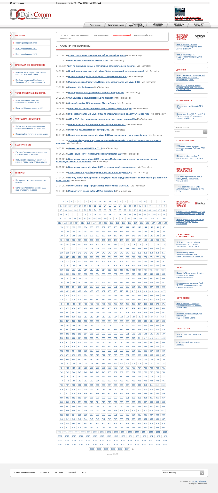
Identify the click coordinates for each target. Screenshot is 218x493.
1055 (144, 445)
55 (100, 210)
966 (109, 423)
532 (97, 321)
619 (79, 342)
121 (117, 223)
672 (73, 355)
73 (80, 214)
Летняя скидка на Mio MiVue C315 (85, 148)
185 (67, 240)
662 (121, 351)
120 (111, 223)
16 (125, 202)
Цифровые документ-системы (182, 37)
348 (73, 278)
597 (163, 334)
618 (73, 342)
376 (133, 283)
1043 (60, 445)
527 (67, 321)
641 (103, 347)
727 (79, 368)
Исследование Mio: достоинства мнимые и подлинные (96, 92)
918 (145, 411)
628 (133, 342)
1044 (67, 445)
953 (139, 419)
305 (139, 266)
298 (97, 266)
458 (85, 304)
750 (109, 372)
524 (157, 317)
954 (145, 419)
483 (127, 308)
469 (151, 304)
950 (121, 419)
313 (79, 270)
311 (67, 270)
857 (103, 398)
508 (61, 317)
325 (151, 270)
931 (115, 415)
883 (151, 402)
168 (73, 236)
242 (85, 253)
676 (97, 355)
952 (133, 419)
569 (103, 330)
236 (157, 249)
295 (79, 266)
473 (67, 308)
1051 (116, 445)
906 (73, 411)
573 (127, 330)
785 (103, 381)
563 (67, 330)
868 (61, 402)
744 (73, 372)
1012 (67, 436)
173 (103, 236)
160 (133, 231)
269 (139, 257)
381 (163, 283)
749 (103, 372)
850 (61, 398)
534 (109, 321)
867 (163, 398)
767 (103, 376)
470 (157, 304)
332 (85, 274)
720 (145, 364)
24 (164, 202)
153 (91, 231)
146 (157, 227)
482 (121, 308)
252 (145, 253)
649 (151, 347)
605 (103, 338)
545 (67, 325)
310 (61, 270)
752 (121, 372)
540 (145, 321)
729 (91, 368)
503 (139, 312)
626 (121, 342)
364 (61, 283)
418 (61, 295)
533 (103, 321)
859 (115, 398)
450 (145, 300)
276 (73, 261)
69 (61, 214)
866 (157, 398)
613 (151, 338)
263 (103, 257)
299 (103, 266)
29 (80, 206)
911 (103, 411)
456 (73, 304)
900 (145, 406)
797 (67, 385)
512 (85, 317)
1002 (109, 432)
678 (109, 355)
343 (151, 274)
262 (97, 257)
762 (73, 376)
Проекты (20, 35)
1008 (151, 432)
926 (85, 415)
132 (73, 227)
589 (115, 334)
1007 (144, 432)
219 (163, 244)
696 (109, 359)
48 (66, 210)
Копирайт (72, 472)
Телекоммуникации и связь (30, 93)
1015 (88, 436)
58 (115, 210)
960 (73, 423)
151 (79, 231)
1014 (81, 436)
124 (135, 223)
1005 (130, 432)
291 (163, 261)
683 (139, 355)
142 (133, 227)
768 (109, 376)
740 (157, 368)
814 (61, 389)
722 (157, 364)
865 (151, 398)
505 (151, 312)
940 (61, 419)
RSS (83, 472)
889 (79, 406)
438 (73, 300)
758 (157, 372)
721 (151, 364)
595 (151, 334)
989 (139, 428)
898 (133, 406)
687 (163, 355)
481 (115, 308)
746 (85, 372)
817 (79, 389)
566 (85, 330)
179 (139, 236)
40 (135, 206)
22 (154, 202)
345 (163, 274)
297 (91, 266)
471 (163, 304)
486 (145, 308)
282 (109, 261)
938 (157, 415)
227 (103, 249)
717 (127, 364)
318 (109, 270)
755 (139, 372)
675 (91, 355)
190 (97, 240)
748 (97, 372)
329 (67, 274)
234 (145, 249)
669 (163, 351)
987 (127, 428)
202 (61, 244)
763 (79, 376)
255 (163, 253)
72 (75, 214)
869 (67, 402)
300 (109, 266)
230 (121, 249)
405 (91, 291)
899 (139, 406)
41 (140, 206)
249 (127, 253)
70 (66, 214)
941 (67, 419)
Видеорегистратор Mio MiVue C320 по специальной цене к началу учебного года (108, 114)
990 (145, 428)
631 (151, 342)
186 (73, 240)
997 (77, 432)
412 (133, 291)
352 (97, 278)
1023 (144, 436)
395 (139, 287)
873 (91, 402)
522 (145, 317)
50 (75, 210)
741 (163, 368)
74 (85, 214)
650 (157, 347)
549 (91, 325)
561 (163, 325)
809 (139, 385)
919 (151, 411)
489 (163, 308)
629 (139, 342)
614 (157, 338)
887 (67, 406)
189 (91, 240)
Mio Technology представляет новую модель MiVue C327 (97, 124)
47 (61, 210)
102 (116, 219)
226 (97, 249)
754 (133, 372)
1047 (88, 445)
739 (151, 368)
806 (121, 385)
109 (158, 219)
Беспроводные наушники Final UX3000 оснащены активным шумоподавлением (189, 285)
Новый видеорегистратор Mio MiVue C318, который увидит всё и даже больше (107, 135)
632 (157, 342)
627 (127, 342)
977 (67, 428)
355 (115, 278)
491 (67, 312)
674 (85, 355)
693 (91, 359)
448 (133, 300)
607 (115, 338)
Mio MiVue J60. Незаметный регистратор (88, 130)
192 (109, 240)
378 (145, 283)
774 (145, 376)
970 (133, 423)
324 (145, 270)
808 (133, 385)
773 (139, 376)
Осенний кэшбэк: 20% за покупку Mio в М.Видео (92, 103)
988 (133, 428)
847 (151, 394)
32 (95, 206)
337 (115, 274)
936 (145, 415)
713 (103, 364)
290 (157, 261)
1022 (137, 436)
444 (109, 300)
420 (73, 295)
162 (145, 231)
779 (67, 381)
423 (91, 295)
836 (85, 394)
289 (151, 261)
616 (61, 342)
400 (61, 291)
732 (109, 368)
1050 (109, 445)
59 (120, 210)
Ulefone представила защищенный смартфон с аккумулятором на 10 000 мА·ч (189, 254)
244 (97, 253)
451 (151, 300)
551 (103, 325)
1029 (74, 440)
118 (99, 223)
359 (139, 278)
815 (67, 389)
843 (127, 394)
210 (109, 244)
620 (85, 342)
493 (79, 312)
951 (127, 419)
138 (109, 227)
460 (97, 304)
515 (103, 317)
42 (145, 206)
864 (145, 398)
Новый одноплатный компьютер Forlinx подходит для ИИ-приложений (190, 222)
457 (79, 304)
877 (115, 402)
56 (105, 210)
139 (115, 227)
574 (133, 330)
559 (151, 325)
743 (67, 372)
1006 (137, 432)
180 (145, 236)
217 (151, 244)
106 (140, 219)
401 (67, 291)
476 (85, 308)
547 (79, 325)
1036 (123, 440)
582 (73, 334)
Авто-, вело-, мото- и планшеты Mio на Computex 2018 (95, 154)
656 (85, 351)
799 (79, 385)
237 (163, 249)
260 (85, 257)
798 (73, 385)
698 (121, 359)
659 (103, 351)
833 (67, 394)
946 (97, 419)
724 (61, 368)
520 (133, 317)
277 (79, 261)
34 (105, 206)
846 (145, 394)
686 (157, 355)
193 (115, 240)
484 (133, 308)
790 (133, 381)
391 (115, 287)
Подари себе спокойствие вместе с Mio (88, 61)
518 (121, 317)
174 (109, 236)
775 (151, 376)
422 (85, 295)
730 (97, 368)
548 (85, 325)
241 (79, 253)
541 (151, 321)
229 (115, 249)
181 (151, 236)
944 (85, 419)
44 (154, 206)
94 (75, 219)
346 (61, 278)
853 (79, 398)
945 (91, 419)
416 (157, 291)
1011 (60, 436)
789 (127, 381)
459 (91, 304)
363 (163, 278)
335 (103, 274)
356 (121, 278)
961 (79, 423)
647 (139, 347)
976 (61, 428)
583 (79, 334)
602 (85, 338)
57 (110, 210)
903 (163, 406)
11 (100, 202)
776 (157, 376)
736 (133, 368)
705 (163, 359)
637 (79, 347)
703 (151, 359)
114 (76, 223)
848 (157, 394)
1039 (144, 440)
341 (139, 274)
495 (91, 312)
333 (91, 274)
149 (67, 231)
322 (133, 270)
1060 (99, 449)
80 (115, 214)
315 (91, 270)
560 (157, 325)
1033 (102, 440)
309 (163, 266)
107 (146, 219)
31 (90, 206)
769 (115, 376)
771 (127, 376)
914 (121, 411)
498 (109, 312)
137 (103, 227)
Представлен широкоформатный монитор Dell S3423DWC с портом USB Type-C (190, 77)
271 (151, 257)
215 (139, 244)
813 (163, 385)
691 (79, 359)
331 (79, 274)
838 (97, 394)
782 (85, 381)
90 (164, 214)
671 (67, 355)
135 (91, 227)
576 (145, 330)
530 (85, 321)
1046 (81, 445)
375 (127, 283)
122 (123, 223)
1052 (123, 445)
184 (61, 240)
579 (163, 330)
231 (127, 249)
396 (145, 287)
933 (127, 415)
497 (103, 312)
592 (133, 334)
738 (145, 368)
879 (127, 402)
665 (139, 351)
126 (147, 223)
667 (151, 351)
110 (164, 219)
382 (61, 287)
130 (61, 227)
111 (59, 223)
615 (163, 338)
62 (135, 210)
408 (109, 291)
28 (75, 206)
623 (103, 342)
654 (73, 351)
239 (67, 253)
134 (85, 227)
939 (163, 415)
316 (97, 270)
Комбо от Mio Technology (80, 87)
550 (97, 325)
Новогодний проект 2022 (26, 43)
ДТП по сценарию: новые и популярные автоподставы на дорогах (101, 66)
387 (91, 287)
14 (115, 202)
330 (73, 274)
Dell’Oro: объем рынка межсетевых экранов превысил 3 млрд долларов (31, 161)
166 (61, 236)
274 (61, 261)
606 (109, 338)
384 (73, 287)
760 (61, 376)
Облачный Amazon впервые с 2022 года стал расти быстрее (30, 189)
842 (121, 394)
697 (115, 359)
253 (151, 253)
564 (73, 330)
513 (91, 317)
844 (133, 394)
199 (151, 240)
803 (103, 385)
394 (133, 287)
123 (129, 223)
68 (164, 210)
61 (130, 210)
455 (67, 304)
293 (67, 266)
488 (157, 308)
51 (80, 210)
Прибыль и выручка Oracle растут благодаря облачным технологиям (30, 81)
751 (115, 372)
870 (73, 402)
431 (139, 295)
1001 (102, 432)
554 (121, 325)
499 (115, 312)
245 (103, 253)
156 (109, 231)
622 (97, 342)
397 (151, 287)
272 (157, 257)
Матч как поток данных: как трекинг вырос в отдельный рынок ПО (30, 73)
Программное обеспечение (30, 65)
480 (109, 308)
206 (85, 244)
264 (109, 257)
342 (145, 274)
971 (139, 423)
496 (97, 312)
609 (127, 338)
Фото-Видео (183, 298)
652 (61, 351)
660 (109, 351)
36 (115, 206)
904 (61, 411)
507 (163, 312)
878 (121, 402)
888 (73, 406)
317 (103, 270)
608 (121, 338)
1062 (113, 449)
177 (127, 236)
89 (159, 214)
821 (103, 389)
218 (157, 244)
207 (91, 244)
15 (120, 202)
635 (67, 347)
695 (103, 359)
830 (157, 389)
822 (109, 389)
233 (139, 249)
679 (115, 355)
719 (139, 364)
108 (152, 219)
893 (103, 406)
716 (121, 364)
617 (67, 342)
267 (127, 257)
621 (91, 342)
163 (151, 231)
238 (61, 253)
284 (121, 261)
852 (73, 398)
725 (67, 368)
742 (61, 372)
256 (61, 257)
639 (91, 347)
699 (127, 359)
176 (121, 236)
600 (73, 338)
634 (61, 347)
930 (109, 415)
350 (85, 278)
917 (139, 411)
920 (157, 411)
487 (151, 308)
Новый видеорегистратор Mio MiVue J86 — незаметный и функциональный (106, 71)
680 (121, 355)
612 (145, 338)
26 (66, 206)
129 (165, 223)
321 (127, 270)
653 (67, 351)
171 (91, 236)
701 (139, 359)
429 (127, 295)
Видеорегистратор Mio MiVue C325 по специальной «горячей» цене (102, 167)
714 (109, 364)
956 (157, 419)
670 (61, 355)
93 (70, 219)
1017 (102, 436)
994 (59, 432)
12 (105, 202)
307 (151, 266)
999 (88, 432)
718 (133, 364)
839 (103, 394)
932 (121, 415)
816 (73, 389)
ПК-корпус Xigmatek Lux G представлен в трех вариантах (189, 157)
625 (115, 342)
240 (73, 253)
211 (115, 244)
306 (145, 266)
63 (140, 210)
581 (67, 334)
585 (91, 334)
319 (115, 270)
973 (151, 423)
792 (145, 381)
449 (139, 300)
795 (163, 381)
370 (97, 283)
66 (154, 210)
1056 (151, 445)
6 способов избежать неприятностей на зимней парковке (97, 55)
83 (130, 214)
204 (73, 244)
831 (163, 389)
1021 (130, 436)
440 (85, 300)
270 (145, 257)
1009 (158, 432)
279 (91, 261)
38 (125, 206)
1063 (120, 449)
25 (61, 206)
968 (121, 423)
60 (125, 210)
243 (91, 253)
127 (153, 223)
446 (121, 300)
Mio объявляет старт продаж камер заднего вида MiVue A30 (98, 186)
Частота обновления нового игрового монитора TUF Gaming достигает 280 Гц (190, 87)
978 (73, 428)
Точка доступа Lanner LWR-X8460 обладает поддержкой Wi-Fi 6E (190, 189)
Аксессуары (183, 329)
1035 (116, 440)
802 (97, 385)
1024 (151, 436)
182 (157, 236)
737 (139, 368)
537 (127, 321)
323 (139, 270)
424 (97, 295)
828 (145, 389)
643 (115, 347)
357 (127, 278)
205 (79, 244)
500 (121, 312)
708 (73, 364)
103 (122, 219)
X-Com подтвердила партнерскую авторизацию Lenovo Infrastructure (30, 127)
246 (109, 253)
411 (127, 291)
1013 (74, 436)
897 (127, 406)
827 (139, 389)
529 (79, 321)
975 (163, 423)
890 (85, 406)
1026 (165, 436)
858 (109, 398)
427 (115, 295)
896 (121, 406)
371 (103, 283)
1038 (137, 440)
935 (139, 415)
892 (97, 406)
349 (79, 278)
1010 (165, 432)
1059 (92, 449)
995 (65, 432)
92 (65, 219)
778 (61, 381)
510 (73, 317)
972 (145, 423)
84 (135, 214)
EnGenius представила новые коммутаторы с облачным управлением (189, 179)
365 (67, 283)
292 (61, 266)
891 (91, 406)
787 (115, 381)
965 (103, 423)
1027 (60, 440)
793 (151, 381)
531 (91, 321)
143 (139, 227)
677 (103, 355)
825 (127, 389)
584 (85, 334)
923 (67, 415)
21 (149, 202)
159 (127, 231)
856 (97, 398)
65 (150, 210)
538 (133, 321)
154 (97, 231)
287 (139, 261)
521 (139, 317)
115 (82, 223)
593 (139, 334)
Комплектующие (185, 140)
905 (67, 411)
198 (145, 240)
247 (115, 253)
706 (61, 364)
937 (151, 415)
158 (121, 231)
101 (110, 219)
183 (163, 236)
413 (139, 291)
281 (103, 261)
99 (99, 219)
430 (133, 295)
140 (121, 227)
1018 (109, 436)
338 (121, 274)
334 (97, 274)
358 (133, 278)
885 (163, 402)
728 (85, 368)
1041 (158, 440)
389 (103, 287)
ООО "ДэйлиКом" (199, 481)
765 (91, 376)
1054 (137, 445)
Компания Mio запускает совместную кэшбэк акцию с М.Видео (99, 108)
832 (61, 394)
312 (73, 270)
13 (110, 202)
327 (163, 270)
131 (67, 227)
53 (90, 210)
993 (163, 428)
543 (163, 321)
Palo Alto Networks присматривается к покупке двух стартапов (31, 153)
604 (97, 338)
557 (139, 325)
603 (91, 338)
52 (85, 210)
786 (109, 381)
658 (97, 351)
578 (157, 330)
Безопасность (23, 145)
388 (97, 287)
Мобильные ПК (184, 100)
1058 (165, 445)
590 (121, 334)
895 (115, 406)
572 (121, 330)
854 (85, 398)
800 (85, 385)
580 (61, 334)
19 (139, 202)
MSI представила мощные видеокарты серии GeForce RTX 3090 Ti (190, 148)
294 (73, 266)
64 (145, 210)
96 (85, 219)
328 (61, 274)
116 (88, 223)
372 (109, 283)
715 (115, 364)
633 (163, 342)
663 (127, 351)
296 (85, 266)
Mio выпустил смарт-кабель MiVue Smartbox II (91, 191)
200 (157, 240)
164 (157, 231)
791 (139, 381)
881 (139, 402)
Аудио (179, 267)
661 (115, 351)
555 (127, 325)
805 (115, 385)
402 (73, 291)
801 (91, 385)
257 (67, 257)
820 (97, 389)
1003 (116, 432)
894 (109, 406)
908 (85, 411)
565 (79, 330)
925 (79, 415)
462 (109, 304)
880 (133, 402)
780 (73, 381)
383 (67, 287)
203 (67, 244)
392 (121, 287)
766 (97, 376)
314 (85, 270)
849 (163, 394)
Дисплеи (181, 70)
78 (105, 214)
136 (97, 227)
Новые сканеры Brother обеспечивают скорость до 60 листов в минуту (189, 47)
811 (151, 385)
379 (151, 283)
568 (97, 330)
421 (79, 295)
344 (157, 274)
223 (79, 249)
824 (121, 389)
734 (121, 368)
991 (151, 428)
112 (65, 223)
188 (85, 240)
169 (79, 236)
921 (163, 411)
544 (61, 325)
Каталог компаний (116, 25)
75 (90, 214)
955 (151, 419)
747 (91, 372)
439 (79, 300)
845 (139, 394)
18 (135, 202)
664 (133, 351)
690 (73, 359)
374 (121, 283)
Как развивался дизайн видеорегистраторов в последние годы (100, 172)
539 (139, 321)
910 (97, 411)
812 (157, 385)
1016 (95, 436)
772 (133, 376)
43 (150, 206)
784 (97, 381)
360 (145, 278)
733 (115, 368)
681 (127, 355)
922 (61, 415)
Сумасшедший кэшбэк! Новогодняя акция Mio (91, 98)
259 (79, 257)
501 (127, 312)
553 (115, 325)
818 (85, 389)
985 (115, 428)
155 (103, 231)
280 (97, 261)
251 (139, 253)
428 (121, 295)
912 (109, 411)
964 (97, 423)
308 (157, 266)
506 (157, 312)
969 (127, 423)
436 (61, 300)
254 (157, 253)
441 (91, 300)
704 (157, 359)
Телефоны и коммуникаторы (185, 236)
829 (151, 389)
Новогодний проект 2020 (26, 54)
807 (127, 385)
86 (145, 214)
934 (133, 415)
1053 (130, 445)
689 (67, 359)
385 (79, 287)
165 (163, 231)
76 (95, 214)
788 (121, 381)
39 (130, 206)
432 (145, 295)
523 (151, 317)
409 (115, 291)
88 (154, 214)
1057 (158, 445)
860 (121, 398)
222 (73, 249)
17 (130, 202)
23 (159, 202)
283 (115, 261)
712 (97, 364)
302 (121, 266)
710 (85, 364)
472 (61, 308)
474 (73, 308)
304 (133, 266)
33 (100, 206)
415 (151, 291)
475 (79, 308)
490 (61, 312)
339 (127, 274)
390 (109, 287)
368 (85, 283)
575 (139, 330)
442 (97, 300)
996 (71, 432)
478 (97, 308)
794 (157, 381)
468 (145, 304)
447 (127, 300)
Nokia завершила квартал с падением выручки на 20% (27, 101)
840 (109, 394)
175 (115, 236)
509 (67, 317)
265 (115, 257)
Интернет (20, 173)
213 (127, 244)
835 (79, 394)
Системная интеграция (28, 119)
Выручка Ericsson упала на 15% (29, 108)
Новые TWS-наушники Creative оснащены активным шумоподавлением (190, 275)
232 (133, 249)
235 (151, 249)
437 (67, 300)
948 (109, 419)
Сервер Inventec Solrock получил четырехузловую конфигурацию (190, 213)
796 (61, 385)
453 (163, 300)
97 (90, 219)
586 (97, 334)
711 (91, 364)
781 (79, 381)
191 (103, 240)
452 (157, 300)
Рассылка (59, 472)
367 (79, 283)
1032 (95, 440)
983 (103, 428)
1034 (109, 440)
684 (145, 355)
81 (120, 214)
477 (91, 308)
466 (133, 304)
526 (61, 321)
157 (115, 231)
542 (157, 321)
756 (145, 372)
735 (127, 368)
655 (79, 351)
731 (103, 368)
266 (121, 257)
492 (73, 312)
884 (157, 402)
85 (140, 214)
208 (97, 244)
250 (133, 253)
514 (97, 317)
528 (73, 321)
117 (94, 223)
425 (103, 295)
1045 (74, 445)
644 (121, 347)
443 (103, 300)
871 (79, 402)
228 (109, 249)
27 (70, 206)
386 (85, 287)
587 (103, 334)
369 (91, 283)
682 (133, 355)
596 (157, 334)
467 (139, 304)
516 (109, 317)
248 (121, 253)
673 (79, 355)
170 (85, 236)
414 (145, 291)
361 (151, 278)
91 (60, 219)
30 (85, 206)
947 (103, 419)
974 (157, 423)
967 (115, 423)
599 (67, 338)
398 (157, 287)
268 (133, 257)
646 (133, 347)
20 (144, 202)
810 (145, 385)
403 (79, 291)
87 (150, 214)
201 (163, 240)
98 (95, 219)
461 (103, 304)
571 (115, 330)
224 (85, 249)
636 (73, 347)
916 (133, 411)
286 (133, 261)
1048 (95, 445)
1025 (158, 436)
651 (163, 347)
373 (115, 283)
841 (115, 394)
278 (85, 261)
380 (157, 283)
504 (145, 312)
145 (151, 227)
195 (127, 240)
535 (115, 321)
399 (163, 287)
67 (159, 210)
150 (73, 231)
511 (79, 317)
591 (127, 334)
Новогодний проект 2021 (26, 48)
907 (79, 411)
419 (67, 295)
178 (133, 236)
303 (127, 266)
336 (109, 274)
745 (79, 372)
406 (97, 291)
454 (61, 304)
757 (151, 372)
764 (85, 376)
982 (97, 428)
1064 (127, 449)
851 (67, 398)
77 (100, 214)
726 (73, 368)
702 (145, 359)
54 (95, 210)
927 (91, 415)
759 (163, 372)
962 (85, 423)
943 (79, 419)
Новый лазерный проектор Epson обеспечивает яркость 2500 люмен (189, 306)
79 (110, 214)
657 (91, 351)
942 (73, 419)
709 (79, 364)
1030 (81, 440)
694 (97, 359)
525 (163, 317)
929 (103, 415)
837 (91, 394)
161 (139, 231)
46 (164, 206)
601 (79, 338)
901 (151, 406)
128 (159, 223)
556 (133, 325)
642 (109, 347)
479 (103, 308)
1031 (88, 440)
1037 (130, 440)
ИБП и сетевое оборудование (184, 170)
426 (109, 295)
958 (61, 423)
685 (151, 355)
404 (85, 291)
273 (163, 257)
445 (115, 300)
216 (145, 244)
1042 (165, 440)
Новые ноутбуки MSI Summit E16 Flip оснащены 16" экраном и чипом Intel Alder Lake (190, 116)
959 (67, 423)
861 (127, 398)
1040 (151, 440)
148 (61, 231)
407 (103, 291)
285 (127, 261)
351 (91, 278)
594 (145, 334)
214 (133, 244)
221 (67, 249)
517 (115, 317)
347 (67, 278)
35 (110, 206)
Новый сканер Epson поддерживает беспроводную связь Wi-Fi (189, 57)
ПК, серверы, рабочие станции (183, 204)
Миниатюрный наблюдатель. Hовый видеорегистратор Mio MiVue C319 (104, 82)
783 (91, 381)
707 (67, 364)
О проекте (45, 472)
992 (157, 428)
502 (133, 312)
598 (61, 338)
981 (91, 428)
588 (109, 334)
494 (85, 312)
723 (163, 364)
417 (163, 291)
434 (157, 295)
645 (127, 347)
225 (91, 249)
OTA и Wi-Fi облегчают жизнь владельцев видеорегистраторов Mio (102, 119)
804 (109, 385)
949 (115, 419)
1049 (102, 445)
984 (109, 428)
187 (79, 240)
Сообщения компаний (75, 46)
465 (127, 304)
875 (103, 402)
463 (115, 304)
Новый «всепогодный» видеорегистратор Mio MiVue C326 (97, 76)
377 (139, 283)
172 (97, 236)
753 (127, 372)
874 (97, 402)
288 (145, 261)
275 (67, 261)
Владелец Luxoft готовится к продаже (31, 134)
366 (73, 283)
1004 (123, 432)
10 (95, 202)
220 (61, 249)
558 (145, 325)
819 (91, 389)
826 (133, 389)
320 (121, 270)
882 (145, 402)
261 (91, 257)
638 (85, 347)
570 (109, 330)
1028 (67, 440)
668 (157, 351)
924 (73, 415)
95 (80, 219)
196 (133, 240)
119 (105, 223)
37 (120, 206)
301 (115, 266)
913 (115, 411)
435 (163, 295)
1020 (123, 436)
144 (145, 227)
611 (139, 338)
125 (141, 223)
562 (61, 330)
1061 (106, 449)
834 (73, 394)
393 (127, 287)
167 (67, 236)
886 (61, 406)
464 (121, 304)
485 (139, 308)
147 (163, 227)
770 (121, 376)
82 (125, 214)
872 (85, 402)
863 (139, 398)
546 (73, 325)
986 (121, 428)
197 (139, 240)
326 (157, 270)
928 (97, 415)
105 (134, 219)
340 (133, 274)
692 (85, 359)
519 (127, 317)
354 (109, 278)
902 (157, 406)
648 (145, 347)
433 (151, 295)
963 (91, 423)
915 (127, 411)
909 (91, 411)
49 (70, 210)
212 (121, 244)
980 (85, 428)
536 (121, 321)
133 (79, 227)
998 (82, 432)
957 (163, 419)
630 (145, 342)
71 (70, 214)
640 (97, 347)
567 (91, 330)
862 (133, 398)
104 (128, 219)
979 (79, 428)
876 (109, 402)
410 (121, 291)
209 (103, 244)
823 (115, 389)
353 (103, 278)
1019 (116, 436)
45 (159, 206)
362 (157, 278)
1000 (95, 432)
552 (109, 325)
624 (109, 342)
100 (104, 219)
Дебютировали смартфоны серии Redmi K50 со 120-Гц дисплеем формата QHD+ (188, 244)
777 (163, 376)
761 (67, 376)
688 (61, 359)
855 (91, 398)
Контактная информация (24, 472)
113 (70, 223)
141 (127, 227)
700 (133, 359)
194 (121, 240)
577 (151, 330)
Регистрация (95, 25)
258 (73, 257)
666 (145, 351)
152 (85, 231)
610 (133, 338)
